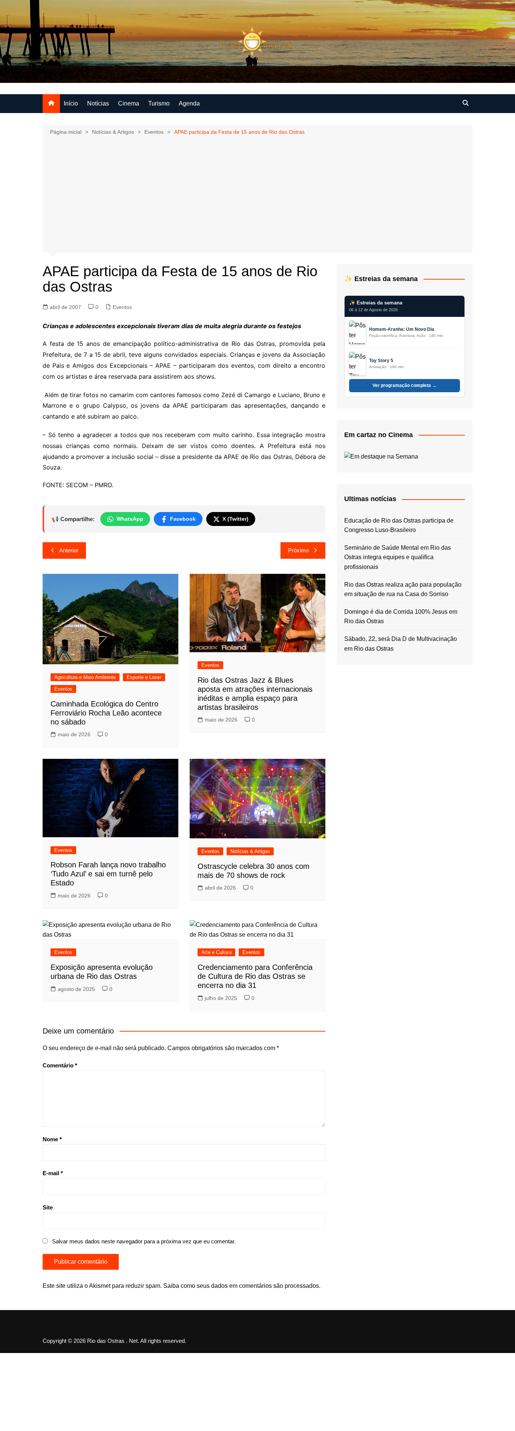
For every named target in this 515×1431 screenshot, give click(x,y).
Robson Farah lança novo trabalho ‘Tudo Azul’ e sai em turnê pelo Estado (108, 874)
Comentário (60, 1065)
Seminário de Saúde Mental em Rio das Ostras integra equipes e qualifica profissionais (397, 557)
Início (71, 103)
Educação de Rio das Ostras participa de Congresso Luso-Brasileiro (399, 525)
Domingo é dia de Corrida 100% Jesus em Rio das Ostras (400, 616)
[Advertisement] (257, 193)
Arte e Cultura (216, 952)
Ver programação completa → (404, 385)
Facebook (183, 519)
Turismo (159, 103)
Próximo (298, 550)
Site (48, 1207)
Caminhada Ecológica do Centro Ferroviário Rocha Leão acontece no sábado (106, 713)
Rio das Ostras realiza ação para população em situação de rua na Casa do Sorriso (402, 589)
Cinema (128, 103)
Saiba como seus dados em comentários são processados (241, 1286)
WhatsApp (129, 519)
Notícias (98, 103)
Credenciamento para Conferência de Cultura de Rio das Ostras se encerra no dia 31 (255, 976)
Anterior (68, 550)
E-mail (53, 1173)
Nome (52, 1139)
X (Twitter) (235, 519)
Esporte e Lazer (144, 677)
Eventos (122, 307)
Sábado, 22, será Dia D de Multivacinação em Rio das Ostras (400, 644)
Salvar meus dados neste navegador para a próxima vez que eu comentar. (144, 1241)
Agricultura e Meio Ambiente (85, 677)
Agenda (189, 103)
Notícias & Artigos (250, 851)
